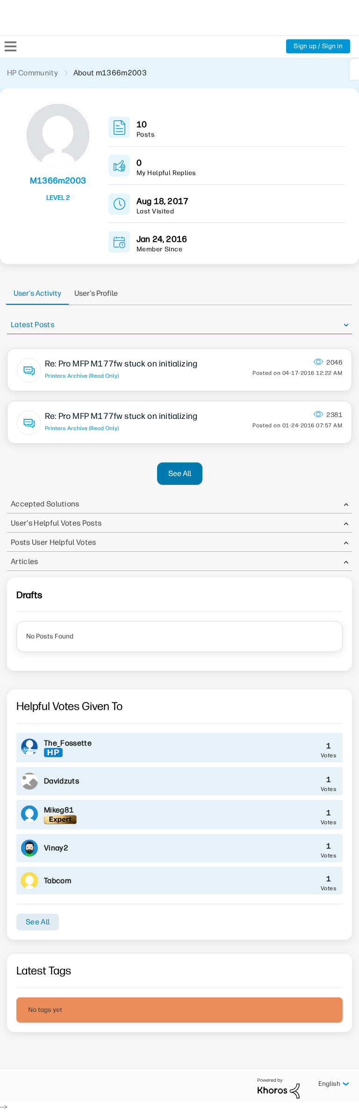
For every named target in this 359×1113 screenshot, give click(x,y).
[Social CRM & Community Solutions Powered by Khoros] (279, 1088)
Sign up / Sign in (318, 46)
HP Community (32, 72)
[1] (354, 69)
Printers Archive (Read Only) (82, 376)
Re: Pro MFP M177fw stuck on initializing (121, 364)
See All (179, 473)
